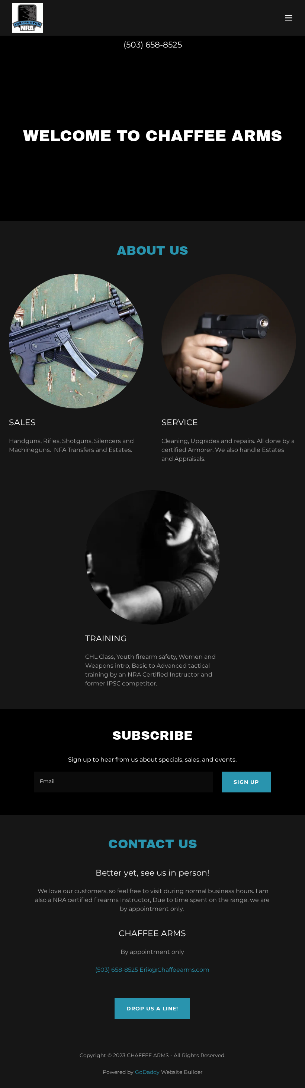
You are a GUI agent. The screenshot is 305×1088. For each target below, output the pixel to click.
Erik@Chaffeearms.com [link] (174, 969)
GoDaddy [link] (147, 1072)
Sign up (246, 782)
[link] (27, 18)
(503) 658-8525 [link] (152, 45)
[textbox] (123, 782)
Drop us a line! (152, 1008)
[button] (288, 17)
